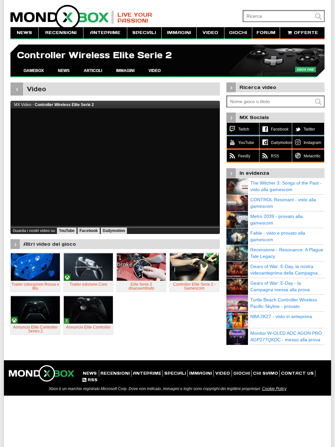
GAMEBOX (34, 70)
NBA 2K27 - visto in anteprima (281, 316)
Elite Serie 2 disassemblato (141, 286)
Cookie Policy (274, 388)
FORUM (265, 32)
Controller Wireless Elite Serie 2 (94, 55)
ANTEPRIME (105, 32)
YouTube (67, 230)
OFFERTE (305, 32)
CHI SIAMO (265, 373)
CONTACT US (297, 373)
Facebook (88, 230)
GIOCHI (238, 32)
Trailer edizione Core (88, 284)
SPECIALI (144, 32)
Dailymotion (114, 230)
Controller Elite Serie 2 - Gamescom (194, 286)
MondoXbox (62, 17)
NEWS (24, 32)
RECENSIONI (61, 32)
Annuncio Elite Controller (88, 327)
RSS (89, 379)
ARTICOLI (93, 70)
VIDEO (210, 32)
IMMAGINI (179, 32)
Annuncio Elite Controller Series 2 (35, 329)
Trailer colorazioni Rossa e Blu (35, 286)
